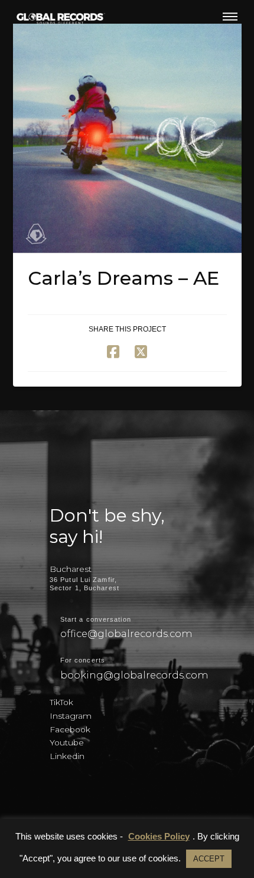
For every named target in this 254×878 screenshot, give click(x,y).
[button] (230, 16)
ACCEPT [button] (208, 858)
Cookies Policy (159, 836)
